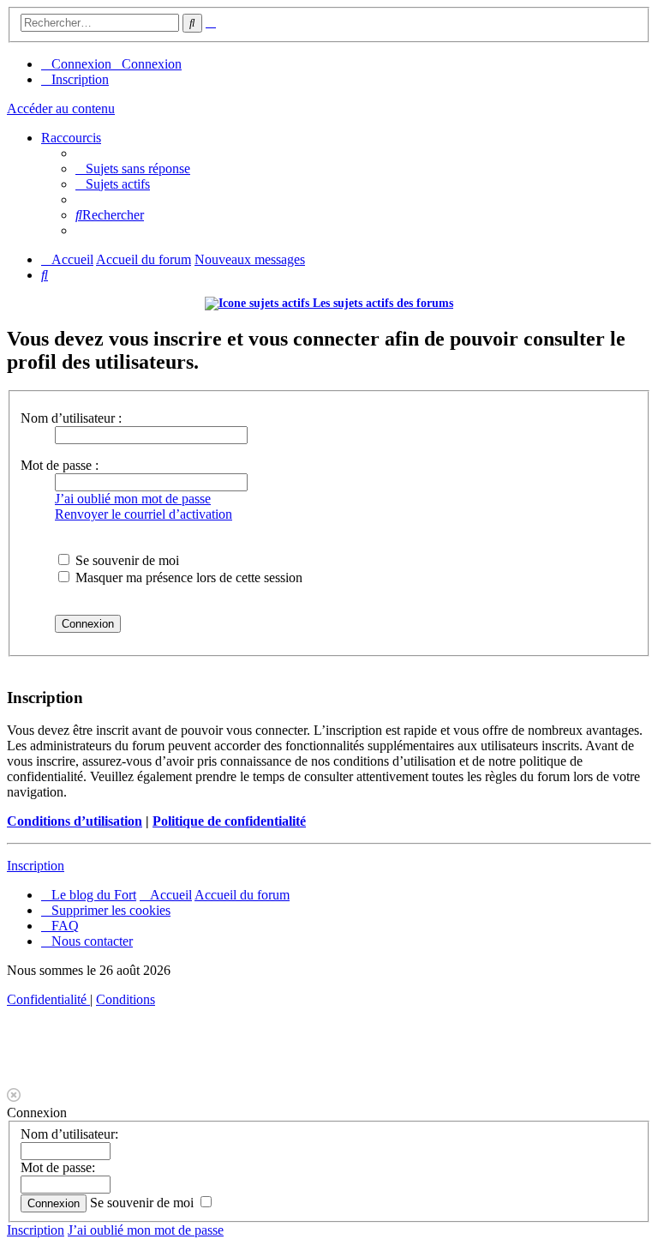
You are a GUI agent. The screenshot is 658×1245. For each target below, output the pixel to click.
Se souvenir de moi (125, 560)
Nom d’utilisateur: (69, 1134)
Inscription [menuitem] (80, 79)
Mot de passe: (58, 1167)
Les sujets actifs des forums (381, 303)
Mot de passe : (60, 465)
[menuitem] (132, 168)
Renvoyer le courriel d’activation (143, 514)
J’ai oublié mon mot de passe (133, 498)
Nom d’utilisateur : (71, 418)
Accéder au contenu (61, 108)
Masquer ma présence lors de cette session (187, 577)
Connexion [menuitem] (81, 64)
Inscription (35, 865)
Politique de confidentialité (229, 821)
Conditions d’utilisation (74, 821)
